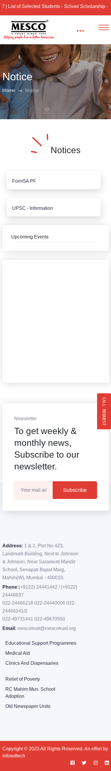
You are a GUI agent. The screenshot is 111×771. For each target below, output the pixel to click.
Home (8, 90)
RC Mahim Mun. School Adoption (30, 693)
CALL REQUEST (104, 411)
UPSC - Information (32, 208)
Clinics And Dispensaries (31, 663)
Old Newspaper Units (27, 706)
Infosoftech (13, 755)
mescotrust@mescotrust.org (46, 628)
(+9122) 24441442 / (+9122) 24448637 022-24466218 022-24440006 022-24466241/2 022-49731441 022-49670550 (39, 603)
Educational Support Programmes (40, 643)
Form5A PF (24, 181)
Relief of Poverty (22, 679)
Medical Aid (17, 653)
